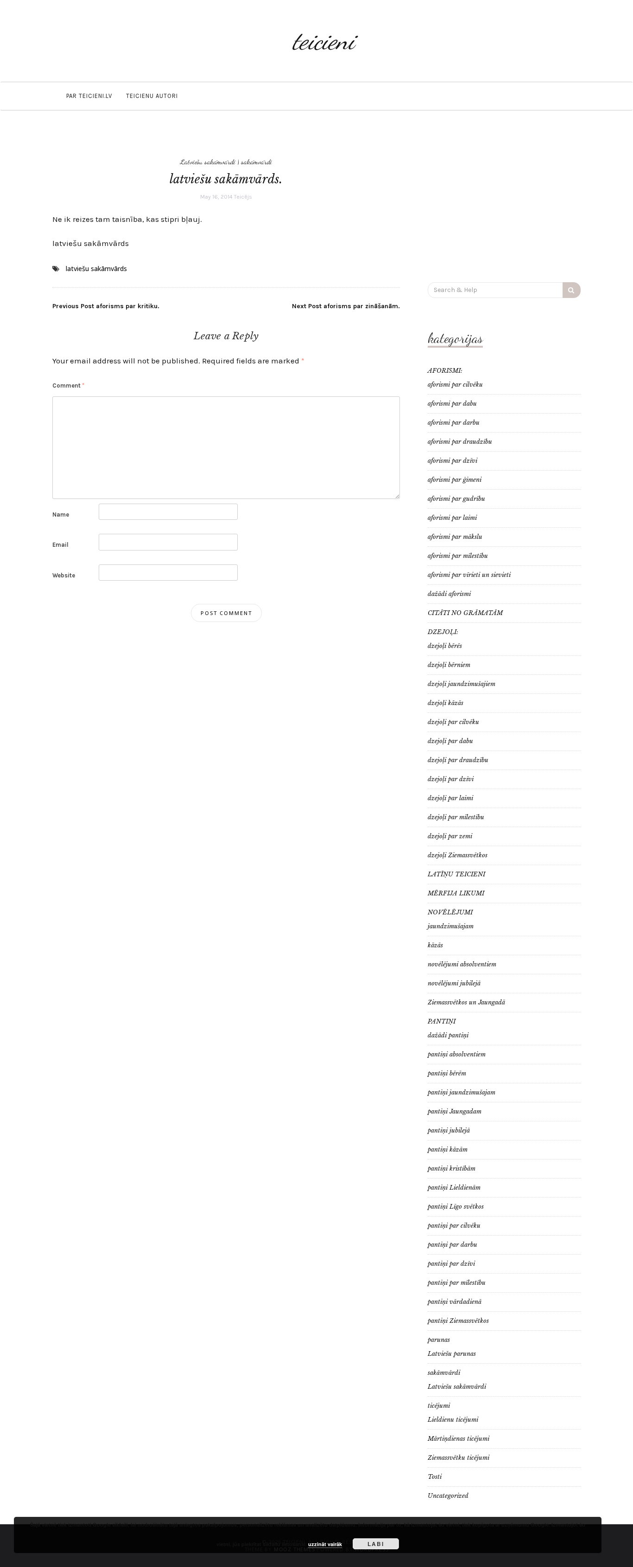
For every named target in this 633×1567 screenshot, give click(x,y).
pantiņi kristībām (451, 1168)
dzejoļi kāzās (445, 703)
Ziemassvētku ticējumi (458, 1458)
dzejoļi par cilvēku (453, 722)
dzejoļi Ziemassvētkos (457, 855)
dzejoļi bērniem (449, 665)
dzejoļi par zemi (450, 836)
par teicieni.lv (89, 95)
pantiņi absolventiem (457, 1054)
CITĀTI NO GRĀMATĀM (465, 613)
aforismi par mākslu (455, 537)
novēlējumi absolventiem (462, 964)
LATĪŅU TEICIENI (456, 874)
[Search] (572, 290)
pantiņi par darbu (452, 1245)
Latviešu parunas (452, 1354)
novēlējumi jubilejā (454, 983)
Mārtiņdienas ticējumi (458, 1439)
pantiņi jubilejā (449, 1130)
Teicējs (243, 197)
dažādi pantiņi (448, 1035)
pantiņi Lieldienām (454, 1187)
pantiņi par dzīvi (451, 1264)
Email (60, 544)
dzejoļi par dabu (450, 741)
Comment (68, 385)
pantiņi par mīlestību (457, 1283)
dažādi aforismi (449, 594)
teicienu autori (152, 95)
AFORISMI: (445, 371)
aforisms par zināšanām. (346, 306)
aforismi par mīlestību (458, 556)
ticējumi (439, 1406)
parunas (439, 1340)
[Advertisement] (504, 201)
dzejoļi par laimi (450, 798)
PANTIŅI (442, 1021)
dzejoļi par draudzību (458, 760)
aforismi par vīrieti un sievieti (469, 575)
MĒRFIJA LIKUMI (456, 893)
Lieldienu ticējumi (453, 1420)
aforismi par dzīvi (452, 461)
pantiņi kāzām (448, 1149)
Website (63, 575)
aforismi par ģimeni (454, 480)
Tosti (435, 1477)
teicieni (323, 41)
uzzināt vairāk (325, 1544)
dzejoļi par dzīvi (451, 779)
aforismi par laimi (452, 518)
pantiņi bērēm (447, 1073)
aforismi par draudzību (460, 442)
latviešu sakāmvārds (90, 243)
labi (375, 1544)
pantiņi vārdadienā (454, 1302)
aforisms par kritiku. (105, 306)
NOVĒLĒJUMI (450, 912)
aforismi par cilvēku (455, 385)
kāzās (435, 945)
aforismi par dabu (452, 404)
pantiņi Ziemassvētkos (458, 1321)
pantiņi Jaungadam (454, 1111)
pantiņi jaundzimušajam (461, 1092)
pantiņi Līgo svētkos (456, 1207)
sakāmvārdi (256, 161)
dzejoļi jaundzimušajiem (461, 684)
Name (60, 514)
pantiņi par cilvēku (454, 1226)
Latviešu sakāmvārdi (207, 161)
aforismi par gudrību (456, 499)
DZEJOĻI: (443, 632)
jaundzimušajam (451, 926)
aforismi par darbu (454, 423)
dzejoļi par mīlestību (456, 817)
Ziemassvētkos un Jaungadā (466, 1002)
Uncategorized (448, 1496)
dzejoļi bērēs (445, 646)
